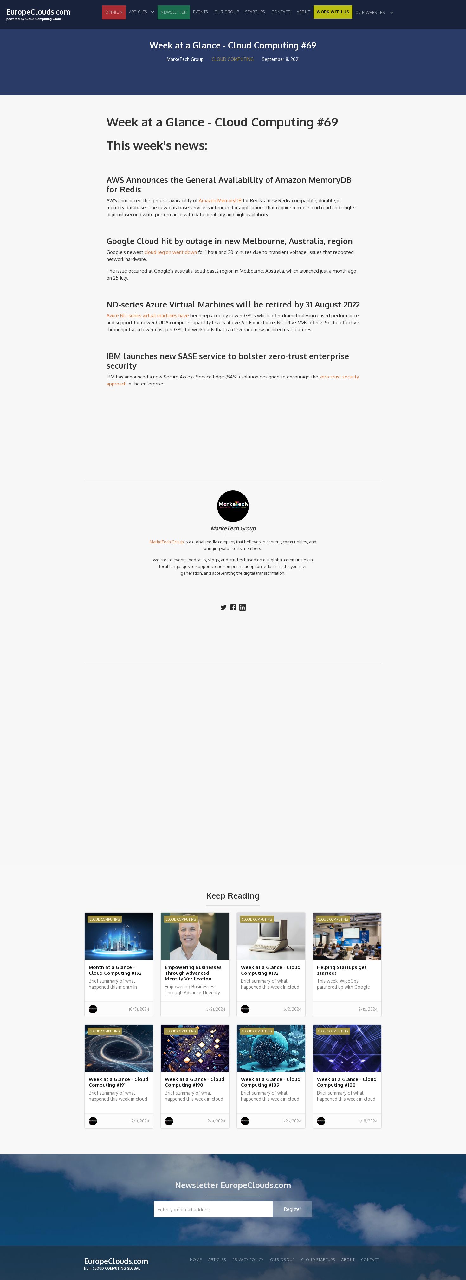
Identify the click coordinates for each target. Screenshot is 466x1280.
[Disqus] (233, 758)
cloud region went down (170, 252)
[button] (142, 12)
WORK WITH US (333, 12)
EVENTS (200, 12)
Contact (280, 12)
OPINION (114, 12)
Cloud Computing (233, 59)
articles (217, 1259)
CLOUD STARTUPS (318, 1259)
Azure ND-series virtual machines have (148, 316)
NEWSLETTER (174, 12)
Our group (226, 12)
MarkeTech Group (233, 528)
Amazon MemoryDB (220, 200)
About (303, 12)
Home (196, 1259)
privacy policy (248, 1259)
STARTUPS (255, 12)
